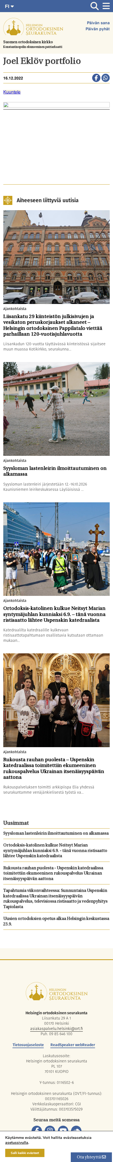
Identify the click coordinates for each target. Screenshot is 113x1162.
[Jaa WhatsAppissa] (105, 78)
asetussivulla (16, 1142)
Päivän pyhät (98, 29)
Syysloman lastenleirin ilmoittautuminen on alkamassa (56, 834)
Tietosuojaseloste (28, 1045)
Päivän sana (98, 23)
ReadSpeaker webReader (72, 1045)
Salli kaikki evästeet (25, 1153)
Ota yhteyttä (89, 1157)
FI (8, 6)
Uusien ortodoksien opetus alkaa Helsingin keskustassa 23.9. (56, 922)
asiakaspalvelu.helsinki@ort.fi (56, 1028)
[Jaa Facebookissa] (96, 78)
